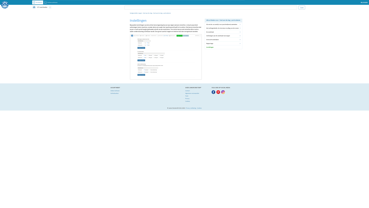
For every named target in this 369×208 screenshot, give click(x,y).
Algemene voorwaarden (192, 93)
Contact (187, 91)
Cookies (187, 101)
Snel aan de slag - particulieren (162, 13)
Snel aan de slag (147, 13)
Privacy (187, 98)
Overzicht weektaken (212, 39)
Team (186, 96)
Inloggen (364, 2)
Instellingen (210, 47)
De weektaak (210, 32)
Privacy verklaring (191, 108)
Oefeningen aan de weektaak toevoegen (218, 36)
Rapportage (209, 43)
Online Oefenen (115, 91)
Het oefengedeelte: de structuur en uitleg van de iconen (222, 28)
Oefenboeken (115, 93)
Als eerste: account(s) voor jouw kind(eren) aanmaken (221, 24)
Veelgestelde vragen (136, 13)
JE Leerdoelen (42, 7)
